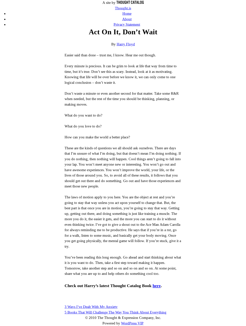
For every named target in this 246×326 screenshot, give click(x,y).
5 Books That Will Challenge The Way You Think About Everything (115, 312)
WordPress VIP (132, 323)
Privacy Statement (127, 24)
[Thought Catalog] (130, 3)
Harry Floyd (126, 44)
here (157, 285)
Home (126, 13)
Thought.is (123, 8)
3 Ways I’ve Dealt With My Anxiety (91, 307)
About (127, 19)
